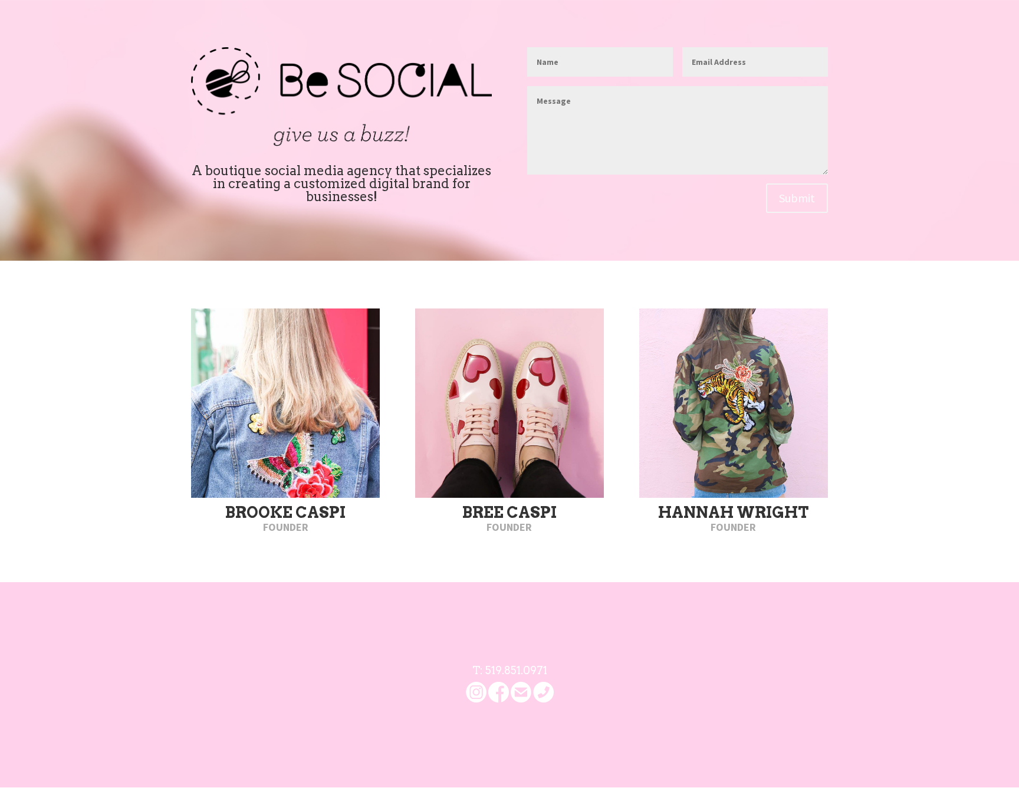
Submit (797, 198)
